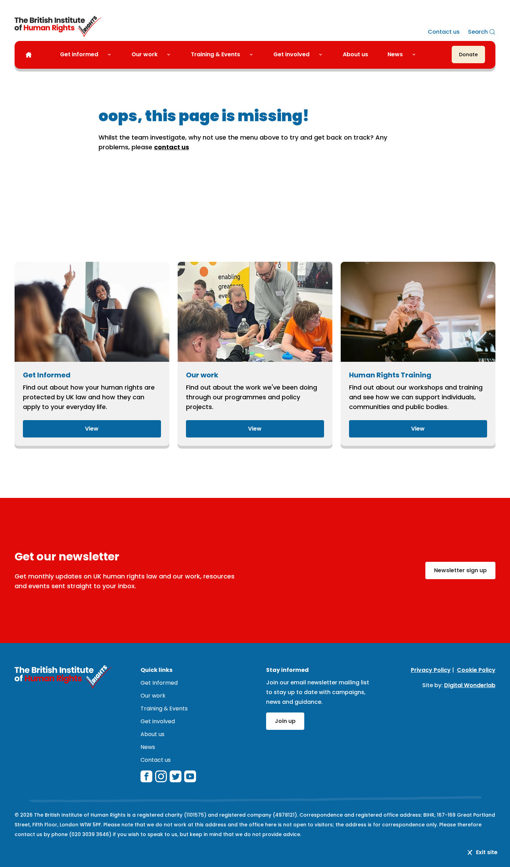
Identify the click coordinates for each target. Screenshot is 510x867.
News (395, 54)
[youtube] (190, 776)
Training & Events (215, 54)
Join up (285, 721)
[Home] (28, 54)
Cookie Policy (476, 670)
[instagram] (161, 776)
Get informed (79, 54)
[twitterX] (175, 776)
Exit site (487, 852)
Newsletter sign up (460, 570)
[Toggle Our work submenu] (171, 54)
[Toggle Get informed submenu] (112, 54)
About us (355, 54)
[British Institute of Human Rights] (58, 26)
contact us (171, 147)
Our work (144, 54)
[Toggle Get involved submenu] (323, 54)
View (92, 429)
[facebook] (146, 776)
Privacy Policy (431, 670)
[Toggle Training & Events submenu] (254, 54)
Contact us (444, 32)
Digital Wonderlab (469, 685)
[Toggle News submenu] (417, 54)
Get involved (291, 54)
